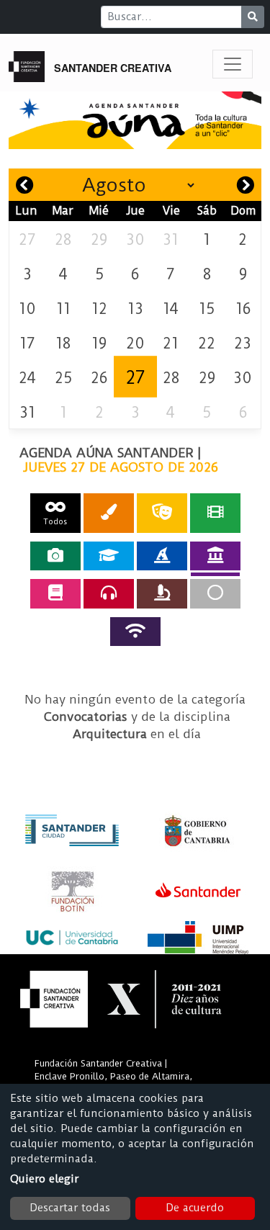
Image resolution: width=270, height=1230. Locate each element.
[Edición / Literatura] (55, 593)
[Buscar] (252, 17)
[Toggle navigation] (232, 64)
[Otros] (215, 593)
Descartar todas (70, 1207)
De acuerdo (195, 1207)
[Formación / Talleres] (109, 556)
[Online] (135, 631)
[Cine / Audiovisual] (215, 513)
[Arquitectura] (215, 556)
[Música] (109, 593)
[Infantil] (162, 556)
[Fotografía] (55, 556)
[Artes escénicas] (162, 513)
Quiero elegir (44, 1178)
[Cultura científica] (162, 593)
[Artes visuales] (109, 513)
